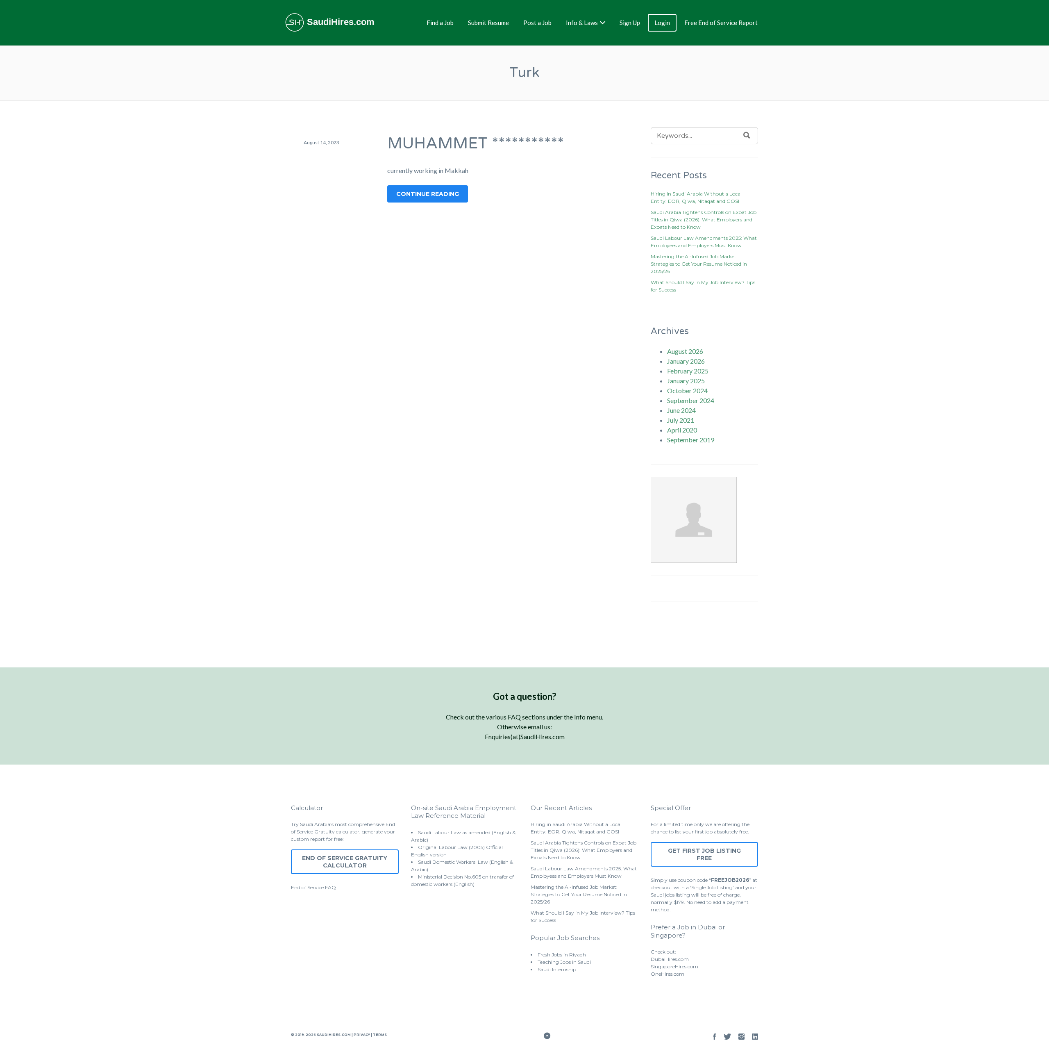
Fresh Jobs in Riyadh (562, 955)
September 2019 (690, 440)
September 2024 (690, 400)
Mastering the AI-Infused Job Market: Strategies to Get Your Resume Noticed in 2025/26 (699, 263)
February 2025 (687, 371)
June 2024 (681, 410)
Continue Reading (427, 194)
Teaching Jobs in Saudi (564, 962)
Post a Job (537, 22)
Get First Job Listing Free (704, 854)
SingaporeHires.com (674, 966)
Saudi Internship (557, 969)
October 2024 (687, 390)
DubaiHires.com (670, 959)
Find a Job (440, 22)
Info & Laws (582, 22)
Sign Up (630, 22)
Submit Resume (488, 22)
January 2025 (686, 381)
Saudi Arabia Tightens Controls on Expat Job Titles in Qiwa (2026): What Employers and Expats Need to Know (703, 219)
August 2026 (685, 351)
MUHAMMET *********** (475, 143)
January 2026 (686, 361)
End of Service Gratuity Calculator (344, 861)
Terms (379, 1035)
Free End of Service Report (721, 22)
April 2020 (682, 430)
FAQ (330, 887)
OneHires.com (667, 974)
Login (662, 22)
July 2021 (680, 420)
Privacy (362, 1035)
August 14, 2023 (321, 142)
